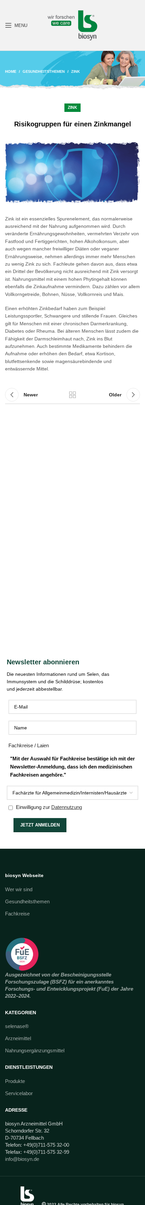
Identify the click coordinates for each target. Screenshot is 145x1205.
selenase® (17, 1026)
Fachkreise (17, 913)
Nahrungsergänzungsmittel (34, 1050)
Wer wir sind (18, 889)
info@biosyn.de (22, 1159)
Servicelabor (19, 1093)
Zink (75, 71)
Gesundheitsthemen (44, 71)
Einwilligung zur (48, 807)
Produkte (15, 1081)
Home (10, 71)
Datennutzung (66, 807)
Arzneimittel (18, 1038)
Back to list (72, 394)
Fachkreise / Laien (28, 745)
